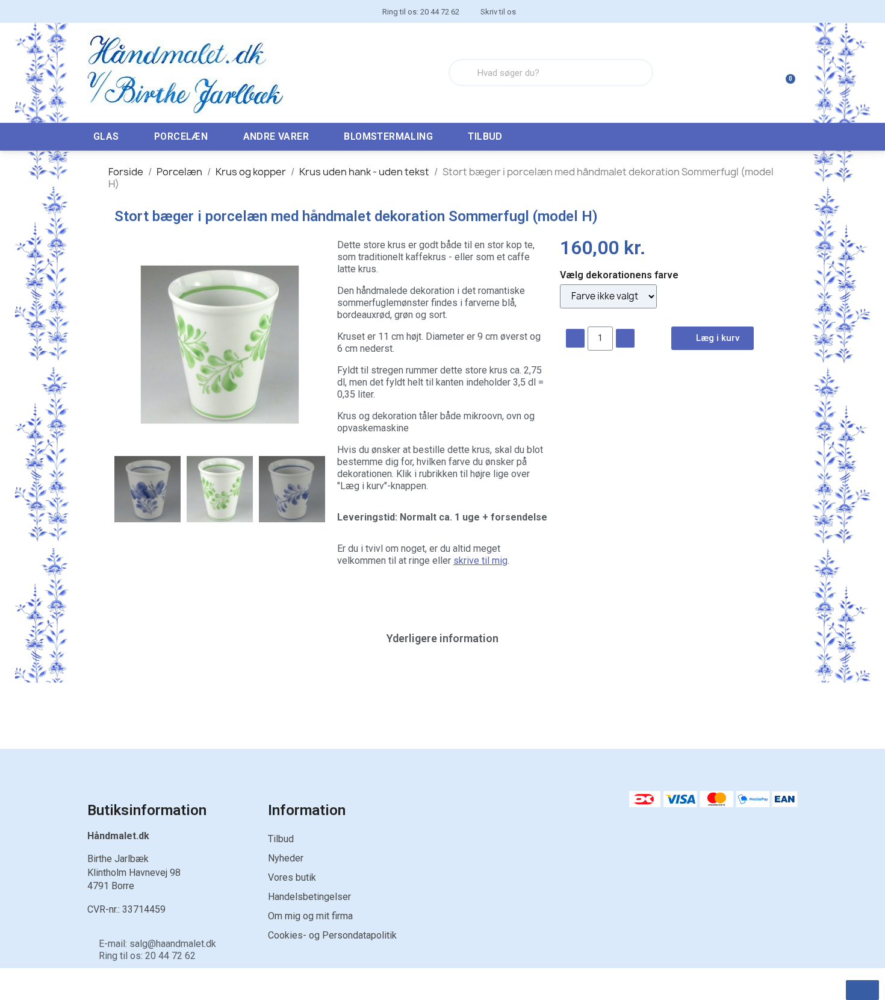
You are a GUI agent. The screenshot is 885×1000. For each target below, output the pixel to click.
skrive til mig (480, 560)
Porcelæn (181, 136)
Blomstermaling (388, 136)
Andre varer (276, 136)
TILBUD (485, 136)
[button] (125, 345)
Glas (106, 136)
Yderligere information (442, 638)
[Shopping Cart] (785, 73)
